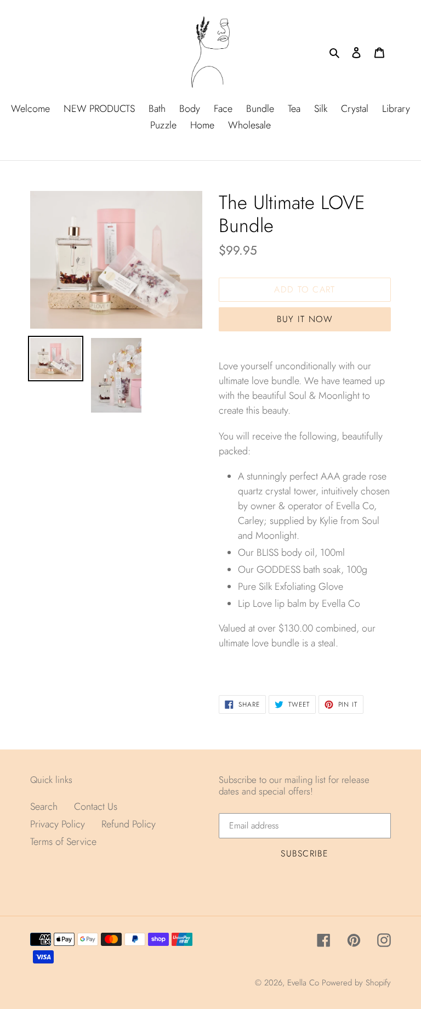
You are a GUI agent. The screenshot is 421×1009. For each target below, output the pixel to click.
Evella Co (303, 983)
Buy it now (305, 319)
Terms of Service (63, 842)
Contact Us (95, 806)
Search (44, 806)
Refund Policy (128, 824)
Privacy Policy (57, 824)
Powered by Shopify (356, 983)
